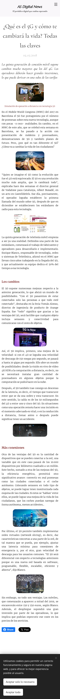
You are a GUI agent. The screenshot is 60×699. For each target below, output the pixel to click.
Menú (55, 4)
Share (10, 629)
